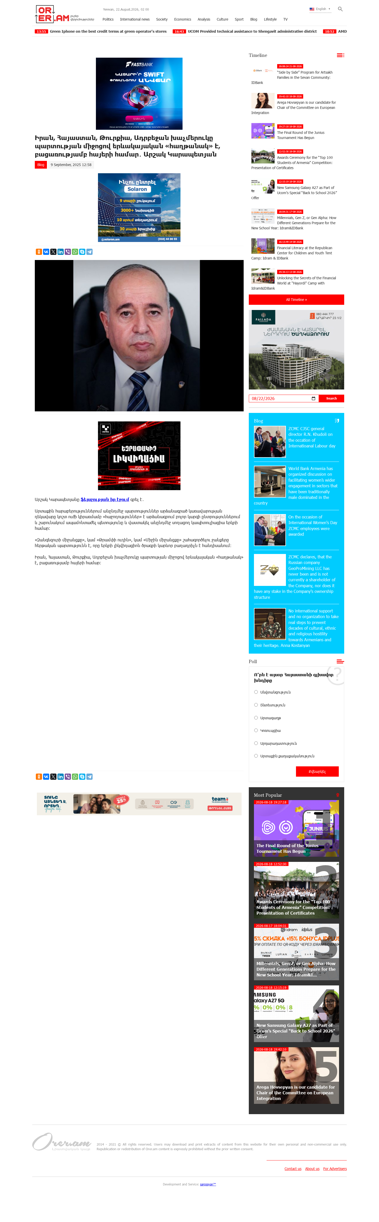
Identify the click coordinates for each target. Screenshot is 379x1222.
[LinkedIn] (60, 252)
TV (285, 19)
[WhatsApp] (75, 252)
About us (312, 1168)
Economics (182, 19)
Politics (108, 19)
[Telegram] (89, 252)
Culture (222, 19)
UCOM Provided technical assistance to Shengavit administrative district (195, 31)
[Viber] (68, 252)
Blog (253, 19)
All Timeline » (296, 299)
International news (135, 19)
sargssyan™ (208, 1184)
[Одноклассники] (39, 252)
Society (162, 19)
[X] (53, 252)
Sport (239, 19)
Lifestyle (270, 19)
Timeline (258, 55)
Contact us (293, 1168)
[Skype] (82, 252)
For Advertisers (335, 1168)
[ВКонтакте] (46, 252)
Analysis (204, 19)
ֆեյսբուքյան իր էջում (105, 499)
